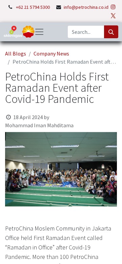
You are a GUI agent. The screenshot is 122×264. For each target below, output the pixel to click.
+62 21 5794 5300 (33, 7)
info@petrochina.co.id (86, 7)
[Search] (111, 31)
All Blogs (15, 53)
